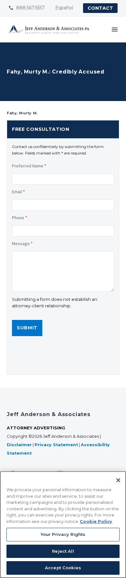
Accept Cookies (63, 567)
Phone (19, 218)
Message (22, 243)
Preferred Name (29, 166)
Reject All (63, 551)
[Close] (118, 480)
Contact (100, 8)
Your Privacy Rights (63, 534)
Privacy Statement (56, 444)
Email (18, 192)
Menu (115, 29)
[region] (63, 524)
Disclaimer (19, 444)
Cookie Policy (96, 521)
